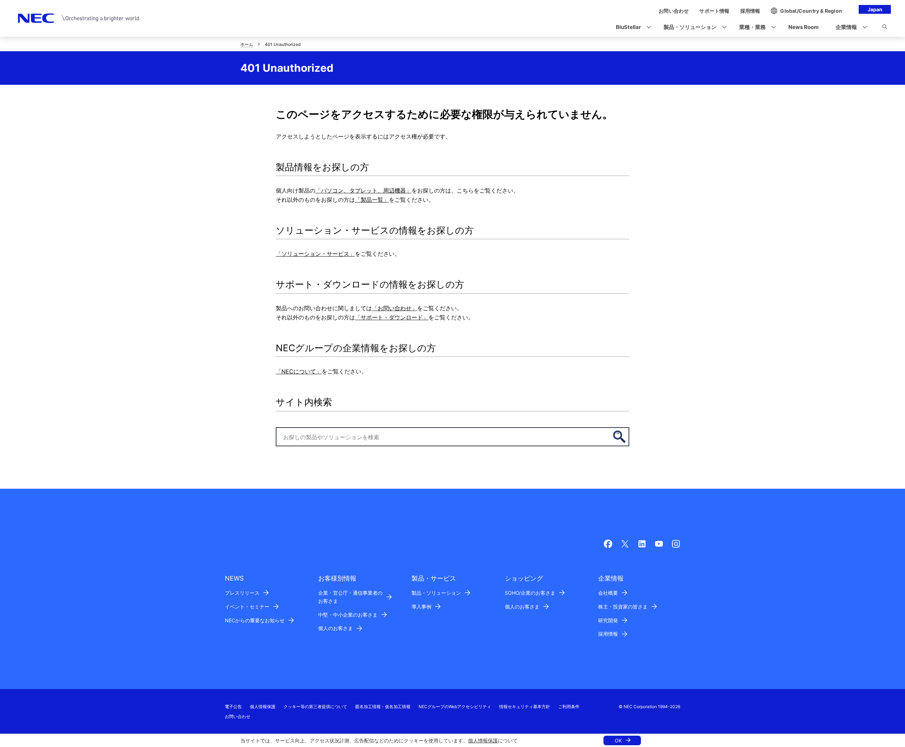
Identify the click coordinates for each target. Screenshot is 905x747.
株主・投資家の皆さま (623, 607)
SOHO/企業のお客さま (530, 593)
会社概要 (608, 593)
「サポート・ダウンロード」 (391, 317)
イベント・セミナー (247, 607)
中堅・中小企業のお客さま (348, 615)
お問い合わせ (237, 716)
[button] (631, 27)
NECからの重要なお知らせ (255, 620)
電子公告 (233, 706)
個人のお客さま (335, 628)
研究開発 (608, 620)
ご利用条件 (568, 706)
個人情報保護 (483, 740)
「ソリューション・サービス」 (315, 253)
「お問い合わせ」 (394, 308)
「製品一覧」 (372, 199)
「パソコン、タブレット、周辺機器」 (363, 190)
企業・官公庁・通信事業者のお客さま (350, 597)
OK (618, 740)
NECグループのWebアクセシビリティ (455, 706)
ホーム (246, 44)
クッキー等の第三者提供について (315, 706)
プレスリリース (242, 593)
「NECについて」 (299, 371)
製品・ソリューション (436, 593)
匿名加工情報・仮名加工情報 (382, 706)
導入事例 (421, 607)
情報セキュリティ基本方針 (524, 706)
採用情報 (608, 634)
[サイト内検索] (884, 28)
